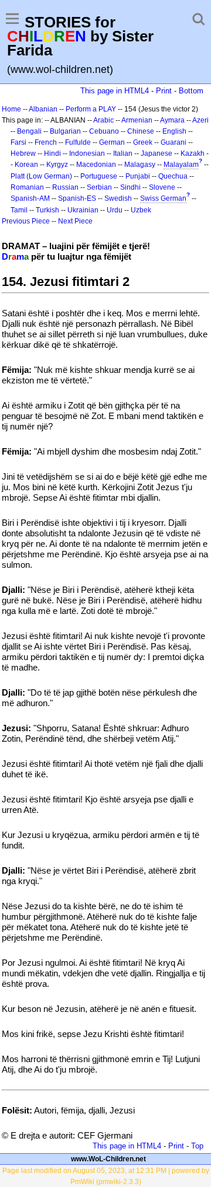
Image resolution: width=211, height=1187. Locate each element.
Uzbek (141, 210)
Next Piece (75, 221)
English (174, 131)
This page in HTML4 (114, 90)
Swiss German (163, 198)
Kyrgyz (57, 164)
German (112, 142)
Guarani (173, 142)
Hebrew (23, 153)
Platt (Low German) (41, 176)
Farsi (18, 142)
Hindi (52, 153)
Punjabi (137, 176)
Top (197, 1145)
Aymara (172, 120)
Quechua (173, 176)
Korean (26, 164)
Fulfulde (78, 142)
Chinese (140, 131)
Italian (122, 153)
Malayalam (181, 164)
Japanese (156, 153)
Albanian (43, 109)
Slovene (162, 187)
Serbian (99, 187)
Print (164, 90)
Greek (142, 142)
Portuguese (98, 176)
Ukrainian (82, 210)
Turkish (47, 210)
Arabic (103, 120)
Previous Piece (26, 221)
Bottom (191, 90)
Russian (65, 187)
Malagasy (139, 164)
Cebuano (104, 131)
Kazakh (193, 153)
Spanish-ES (77, 198)
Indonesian (87, 153)
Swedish (118, 198)
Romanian (27, 187)
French (46, 142)
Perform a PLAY (91, 109)
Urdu (114, 210)
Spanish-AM (30, 198)
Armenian (136, 120)
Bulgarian (65, 131)
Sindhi (130, 187)
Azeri (200, 120)
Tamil (19, 210)
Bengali (29, 131)
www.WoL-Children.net (108, 1159)
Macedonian (96, 164)
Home (11, 109)
